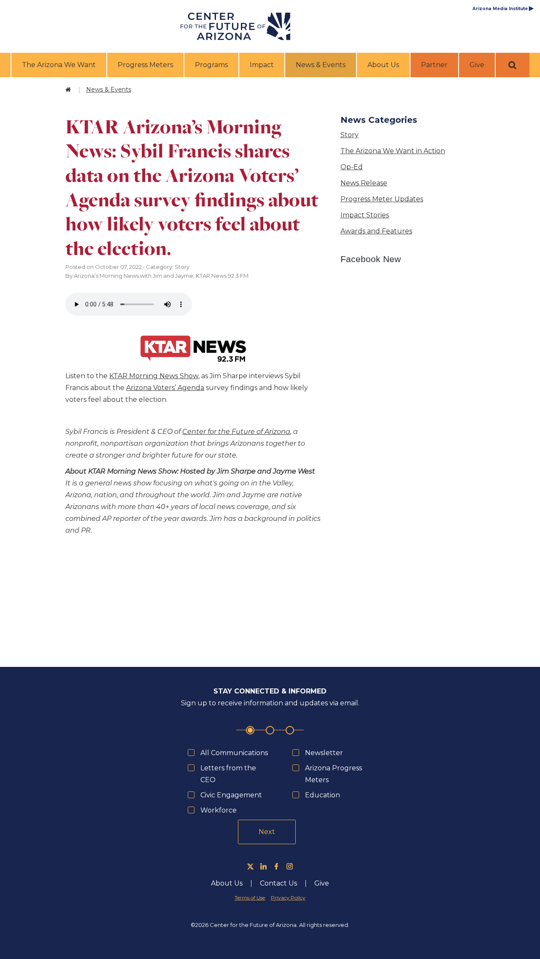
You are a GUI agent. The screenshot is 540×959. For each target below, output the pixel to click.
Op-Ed (351, 167)
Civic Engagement (231, 795)
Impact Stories (364, 215)
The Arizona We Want (59, 65)
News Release (363, 183)
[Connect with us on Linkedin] (263, 866)
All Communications (234, 753)
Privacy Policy (288, 897)
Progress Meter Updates (381, 199)
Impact (262, 65)
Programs (211, 65)
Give (477, 65)
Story (349, 135)
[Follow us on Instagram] (289, 866)
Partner (434, 65)
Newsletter (324, 753)
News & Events (322, 64)
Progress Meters (145, 65)
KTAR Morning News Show (153, 376)
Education (322, 795)
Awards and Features (376, 231)
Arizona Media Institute (503, 8)
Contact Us (278, 883)
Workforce (218, 810)
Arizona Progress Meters (333, 774)
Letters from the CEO (228, 774)
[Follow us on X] (250, 866)
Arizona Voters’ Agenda (165, 388)
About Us (383, 65)
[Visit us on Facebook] (276, 866)
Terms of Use (250, 897)
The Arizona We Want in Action (392, 151)
